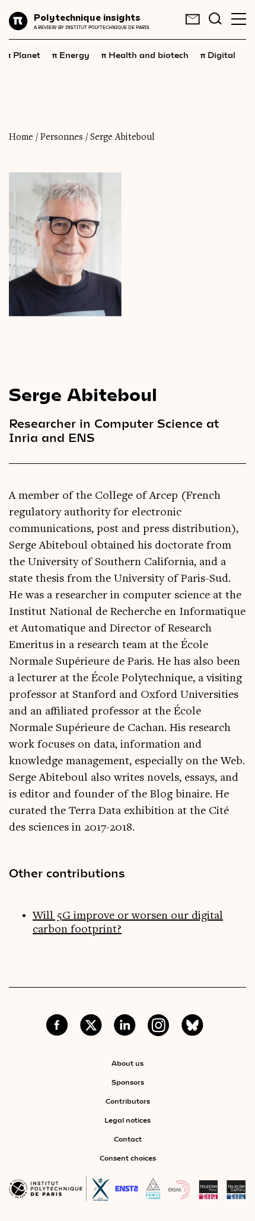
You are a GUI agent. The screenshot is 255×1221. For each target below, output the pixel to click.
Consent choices (128, 1157)
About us (127, 1063)
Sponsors (127, 1082)
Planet (23, 54)
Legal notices (127, 1120)
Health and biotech (145, 54)
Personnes (61, 137)
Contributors (128, 1101)
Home (21, 137)
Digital (217, 54)
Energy (71, 54)
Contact (128, 1139)
